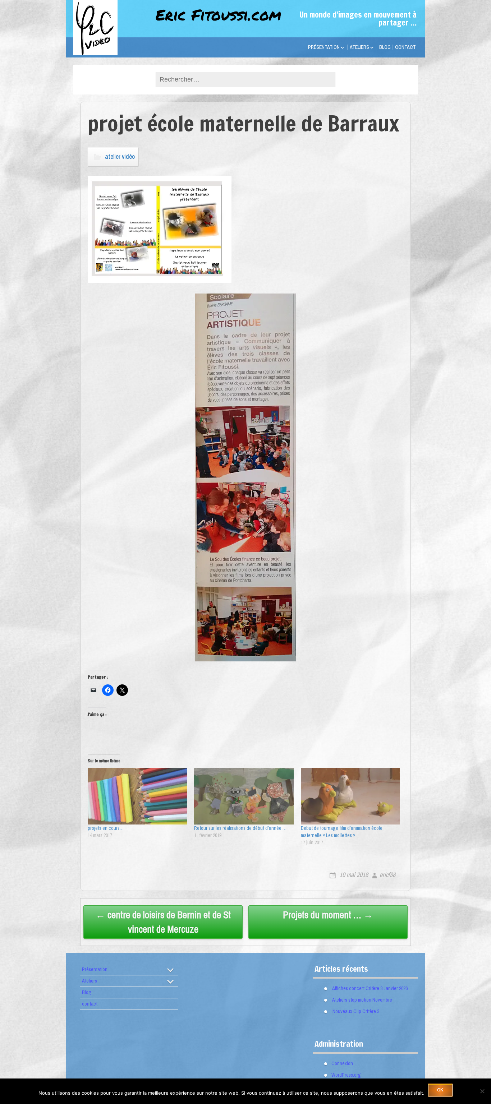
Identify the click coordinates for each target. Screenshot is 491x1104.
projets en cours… (106, 828)
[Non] (482, 1091)
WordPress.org (346, 1075)
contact (405, 47)
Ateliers (359, 47)
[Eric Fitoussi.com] (109, 44)
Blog (385, 47)
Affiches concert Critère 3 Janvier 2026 (370, 988)
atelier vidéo (120, 156)
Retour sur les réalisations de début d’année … (240, 828)
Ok (440, 1090)
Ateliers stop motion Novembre (362, 999)
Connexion (342, 1063)
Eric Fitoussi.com (218, 14)
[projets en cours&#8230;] (137, 796)
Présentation (324, 47)
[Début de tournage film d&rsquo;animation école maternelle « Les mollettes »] (350, 796)
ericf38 (387, 874)
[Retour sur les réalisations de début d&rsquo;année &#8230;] (243, 796)
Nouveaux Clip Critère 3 (355, 1011)
